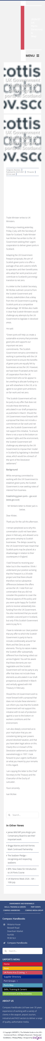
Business (17, 170)
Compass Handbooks (17, 942)
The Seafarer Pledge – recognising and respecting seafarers (20, 859)
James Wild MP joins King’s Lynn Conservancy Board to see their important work (22, 836)
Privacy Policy (17, 1038)
